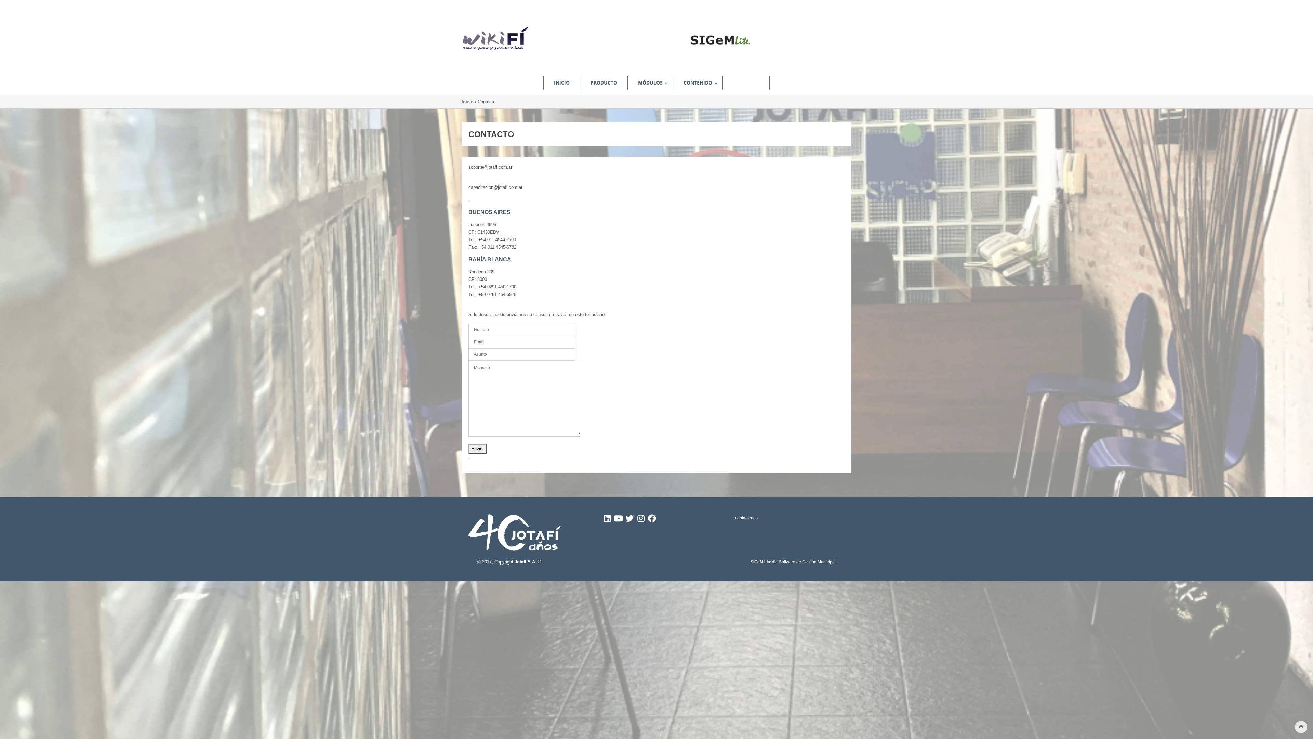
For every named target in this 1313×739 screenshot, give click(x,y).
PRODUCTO (604, 82)
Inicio (468, 101)
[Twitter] (629, 520)
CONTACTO (746, 82)
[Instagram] (641, 520)
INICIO (562, 82)
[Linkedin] (607, 520)
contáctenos (746, 518)
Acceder (836, 5)
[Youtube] (618, 520)
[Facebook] (652, 520)
